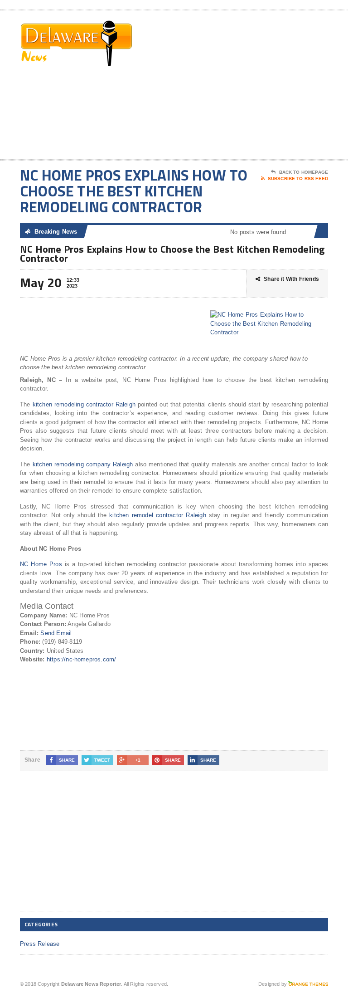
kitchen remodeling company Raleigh (83, 464)
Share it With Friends (291, 279)
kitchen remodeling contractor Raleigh (84, 404)
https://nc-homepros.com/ (81, 659)
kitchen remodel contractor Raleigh (157, 515)
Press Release (40, 943)
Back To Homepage (303, 172)
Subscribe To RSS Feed (298, 178)
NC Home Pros (41, 564)
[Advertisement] (263, 86)
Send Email (56, 633)
